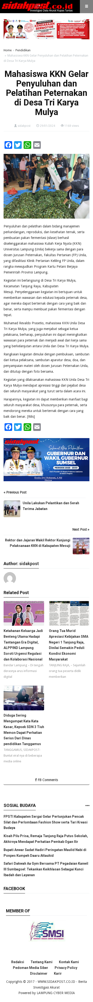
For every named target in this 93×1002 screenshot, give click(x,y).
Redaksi (17, 962)
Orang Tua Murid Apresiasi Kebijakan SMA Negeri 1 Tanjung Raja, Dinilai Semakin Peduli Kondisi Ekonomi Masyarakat (68, 645)
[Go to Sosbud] (87, 805)
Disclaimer (38, 973)
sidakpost (24, 125)
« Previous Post (15, 492)
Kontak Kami (69, 962)
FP (75, 255)
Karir (58, 973)
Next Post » (80, 529)
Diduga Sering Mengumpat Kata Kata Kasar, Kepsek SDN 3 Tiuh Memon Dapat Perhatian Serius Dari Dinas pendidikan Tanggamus (24, 729)
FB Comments (47, 780)
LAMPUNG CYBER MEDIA (56, 993)
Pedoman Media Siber (30, 968)
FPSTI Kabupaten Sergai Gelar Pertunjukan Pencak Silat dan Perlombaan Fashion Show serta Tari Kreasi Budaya (46, 822)
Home (8, 50)
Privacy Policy (66, 968)
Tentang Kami (41, 962)
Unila (39, 249)
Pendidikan (23, 50)
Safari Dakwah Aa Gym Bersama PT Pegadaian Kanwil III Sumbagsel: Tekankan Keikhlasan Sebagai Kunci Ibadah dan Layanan (46, 869)
